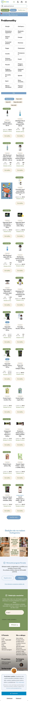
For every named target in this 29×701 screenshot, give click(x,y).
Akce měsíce (19, 638)
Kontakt (4, 646)
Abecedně (13, 105)
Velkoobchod (5, 664)
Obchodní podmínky (21, 655)
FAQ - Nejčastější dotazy (6, 640)
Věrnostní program (7, 650)
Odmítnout (9, 698)
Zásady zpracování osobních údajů (21, 650)
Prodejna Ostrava (20, 643)
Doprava (18, 645)
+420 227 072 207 (21, 668)
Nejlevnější (19, 99)
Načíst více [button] (13, 517)
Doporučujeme (9, 99)
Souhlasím (15, 693)
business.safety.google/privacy (13, 688)
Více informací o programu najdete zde (14, 584)
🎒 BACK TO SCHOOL (5, 13)
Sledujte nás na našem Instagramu (15, 532)
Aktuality (4, 648)
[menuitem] (5, 10)
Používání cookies (21, 653)
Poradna (4, 643)
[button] (13, 98)
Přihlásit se (21, 578)
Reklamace (19, 648)
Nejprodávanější (18, 102)
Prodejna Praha (20, 640)
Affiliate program (6, 662)
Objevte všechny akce (13, 15)
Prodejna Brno (20, 641)
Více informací (20, 682)
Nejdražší (8, 102)
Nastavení (18, 698)
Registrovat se (7, 578)
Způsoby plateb (20, 646)
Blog (3, 645)
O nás (3, 638)
